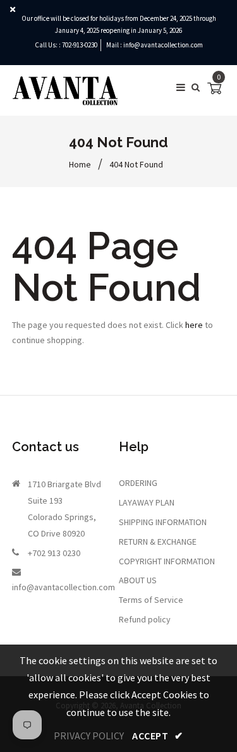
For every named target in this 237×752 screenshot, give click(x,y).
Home (80, 164)
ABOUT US (138, 580)
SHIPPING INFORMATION (163, 522)
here (194, 325)
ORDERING (138, 482)
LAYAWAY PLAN (146, 502)
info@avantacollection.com (163, 44)
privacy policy (89, 735)
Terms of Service (151, 599)
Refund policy (145, 619)
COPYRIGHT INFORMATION (167, 561)
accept (157, 735)
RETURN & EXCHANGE (158, 541)
